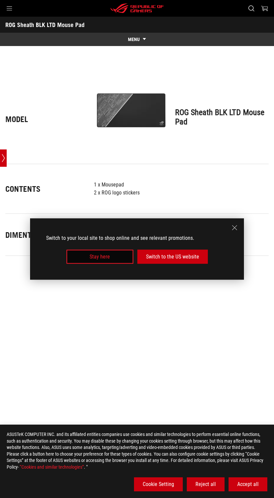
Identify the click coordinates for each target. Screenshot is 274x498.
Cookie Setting (158, 484)
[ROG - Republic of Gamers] (137, 8)
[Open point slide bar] (3, 158)
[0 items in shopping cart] (265, 8)
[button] (9, 8)
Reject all (205, 484)
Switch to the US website (172, 257)
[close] (235, 227)
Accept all (248, 484)
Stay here (100, 257)
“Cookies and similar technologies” (52, 467)
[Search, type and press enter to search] (251, 8)
